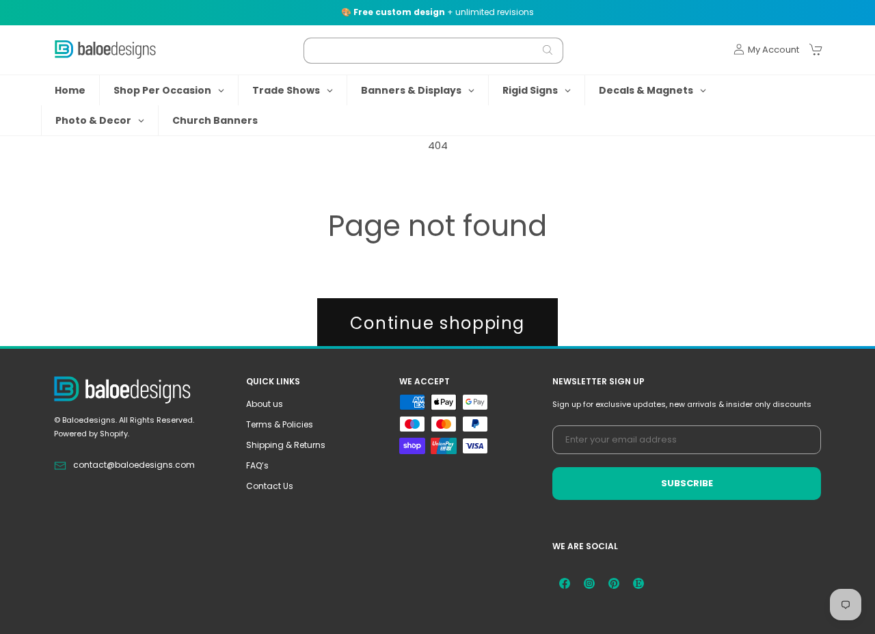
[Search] (548, 50)
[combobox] (433, 50)
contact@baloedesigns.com (134, 465)
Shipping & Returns (285, 445)
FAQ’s (257, 465)
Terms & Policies (279, 424)
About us (264, 404)
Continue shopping (437, 323)
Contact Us (269, 486)
